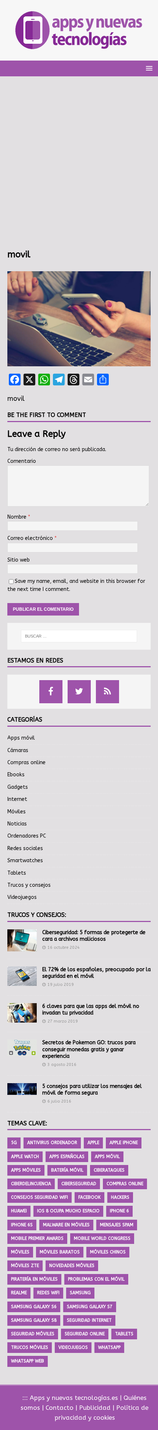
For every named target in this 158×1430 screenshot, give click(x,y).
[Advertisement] (79, 166)
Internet (17, 799)
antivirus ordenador (52, 1142)
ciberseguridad (78, 1183)
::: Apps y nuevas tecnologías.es (70, 1397)
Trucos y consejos (29, 885)
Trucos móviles (29, 1347)
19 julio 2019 (60, 984)
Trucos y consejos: (36, 914)
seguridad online (85, 1333)
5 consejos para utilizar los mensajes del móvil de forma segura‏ (92, 1089)
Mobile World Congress (102, 1238)
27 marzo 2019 (62, 1021)
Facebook (89, 1197)
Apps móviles (26, 1170)
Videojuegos (22, 897)
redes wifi (48, 1292)
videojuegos (73, 1347)
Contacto (59, 1407)
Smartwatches (25, 860)
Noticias (17, 824)
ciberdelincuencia (31, 1183)
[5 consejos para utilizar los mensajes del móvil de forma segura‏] (22, 1089)
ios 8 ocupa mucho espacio (68, 1210)
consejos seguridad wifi (39, 1197)
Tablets (16, 873)
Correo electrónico (30, 538)
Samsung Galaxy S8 (34, 1320)
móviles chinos (108, 1252)
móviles (20, 1252)
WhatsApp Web (27, 1361)
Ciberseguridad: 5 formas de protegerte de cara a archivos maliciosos (94, 935)
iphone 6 (119, 1210)
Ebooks (16, 775)
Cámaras (17, 750)
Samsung (80, 1292)
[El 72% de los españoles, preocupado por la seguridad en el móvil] (22, 976)
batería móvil (67, 1170)
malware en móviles (66, 1224)
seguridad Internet (89, 1320)
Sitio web (18, 560)
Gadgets (17, 787)
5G (14, 1142)
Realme (19, 1292)
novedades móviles (71, 1265)
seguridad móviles (32, 1333)
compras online (125, 1183)
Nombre (17, 517)
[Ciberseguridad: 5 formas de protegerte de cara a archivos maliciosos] (22, 940)
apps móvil (107, 1156)
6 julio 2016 (59, 1101)
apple (93, 1142)
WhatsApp (109, 1347)
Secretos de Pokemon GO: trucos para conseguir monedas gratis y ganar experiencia (89, 1049)
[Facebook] (50, 691)
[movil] (79, 362)
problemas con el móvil (96, 1279)
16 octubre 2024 (63, 947)
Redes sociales (25, 848)
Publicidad (95, 1407)
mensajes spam (116, 1224)
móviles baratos (60, 1252)
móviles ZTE (25, 1265)
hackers (120, 1197)
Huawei (19, 1210)
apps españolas (67, 1156)
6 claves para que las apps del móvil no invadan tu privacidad (90, 1009)
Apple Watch (25, 1156)
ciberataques (109, 1170)
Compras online (26, 762)
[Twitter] (79, 691)
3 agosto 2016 (61, 1064)
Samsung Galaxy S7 (89, 1306)
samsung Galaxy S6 (34, 1306)
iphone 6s (22, 1224)
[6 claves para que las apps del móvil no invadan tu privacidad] (22, 1013)
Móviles (16, 812)
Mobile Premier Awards (37, 1238)
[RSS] (107, 691)
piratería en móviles (34, 1279)
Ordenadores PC (26, 836)
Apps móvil (21, 738)
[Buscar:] (79, 636)
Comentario (21, 461)
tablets (124, 1333)
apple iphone (123, 1142)
